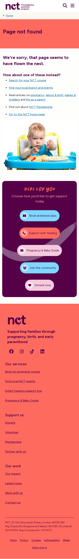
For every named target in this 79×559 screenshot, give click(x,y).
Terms (13, 540)
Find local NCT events (20, 381)
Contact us (13, 502)
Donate (10, 422)
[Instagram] (22, 351)
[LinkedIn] (42, 351)
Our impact (12, 473)
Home (9, 15)
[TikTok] (32, 351)
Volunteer (12, 432)
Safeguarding (52, 540)
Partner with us (15, 451)
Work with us (14, 493)
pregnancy (37, 95)
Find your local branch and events (31, 87)
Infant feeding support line (23, 391)
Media (66, 540)
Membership (13, 442)
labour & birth (54, 95)
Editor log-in (39, 547)
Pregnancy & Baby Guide (22, 400)
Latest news (13, 483)
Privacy (24, 540)
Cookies (36, 540)
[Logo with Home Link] (20, 6)
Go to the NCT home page (27, 114)
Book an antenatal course (22, 371)
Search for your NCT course (27, 80)
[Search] (65, 6)
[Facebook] (11, 351)
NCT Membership (41, 107)
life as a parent (35, 99)
